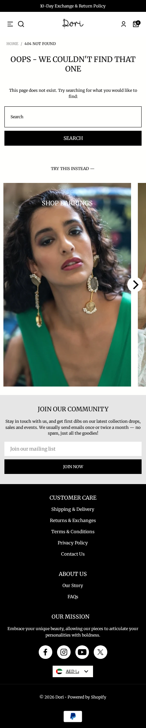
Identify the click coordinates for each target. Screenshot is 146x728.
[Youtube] (82, 652)
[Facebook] (45, 652)
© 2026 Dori (51, 697)
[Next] (135, 284)
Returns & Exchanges (73, 520)
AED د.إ (72, 671)
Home (12, 43)
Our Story (72, 585)
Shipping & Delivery (72, 509)
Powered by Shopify (87, 697)
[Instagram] (63, 652)
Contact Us (73, 554)
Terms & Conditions (72, 532)
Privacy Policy (73, 543)
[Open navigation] (10, 24)
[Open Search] (21, 24)
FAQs (73, 597)
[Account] (124, 24)
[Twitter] (100, 652)
